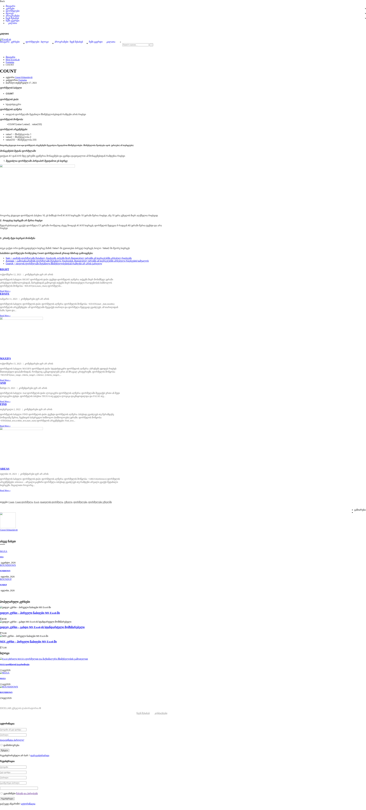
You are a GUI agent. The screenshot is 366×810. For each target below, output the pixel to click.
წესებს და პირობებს (27, 793)
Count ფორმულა (24, 502)
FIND (3, 404)
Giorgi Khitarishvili (23, 77)
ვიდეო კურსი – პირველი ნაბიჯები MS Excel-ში (30, 612)
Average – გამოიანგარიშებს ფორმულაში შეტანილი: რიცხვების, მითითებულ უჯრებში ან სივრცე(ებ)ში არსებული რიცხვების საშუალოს (77, 261)
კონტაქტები (161, 713)
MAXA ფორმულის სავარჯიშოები (14, 664)
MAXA (3, 678)
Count (11, 502)
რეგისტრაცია (341, 28)
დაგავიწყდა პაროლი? (12, 740)
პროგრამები (12, 16)
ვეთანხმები (20, 793)
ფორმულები (12, 11)
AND (3, 382)
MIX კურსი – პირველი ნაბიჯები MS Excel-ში (28, 641)
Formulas (10, 62)
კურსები (10, 8)
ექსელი (68, 502)
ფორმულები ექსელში (100, 502)
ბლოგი (10, 13)
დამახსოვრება (11, 745)
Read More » (5, 291)
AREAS (4, 468)
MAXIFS (5, 358)
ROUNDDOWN (6, 692)
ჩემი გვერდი (12, 21)
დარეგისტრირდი (39, 755)
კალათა (12, 23)
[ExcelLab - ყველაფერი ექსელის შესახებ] (5, 39)
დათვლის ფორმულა (51, 502)
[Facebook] (355, 512)
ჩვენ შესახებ (12, 18)
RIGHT (4, 269)
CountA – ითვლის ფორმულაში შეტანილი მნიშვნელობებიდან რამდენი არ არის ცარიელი (54, 263)
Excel (36, 502)
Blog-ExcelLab (13, 59)
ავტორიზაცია (359, 28)
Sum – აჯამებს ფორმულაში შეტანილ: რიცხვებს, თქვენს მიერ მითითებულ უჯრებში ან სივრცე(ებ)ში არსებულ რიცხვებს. (69, 258)
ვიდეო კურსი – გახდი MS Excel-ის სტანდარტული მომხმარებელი (42, 627)
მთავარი (10, 6)
